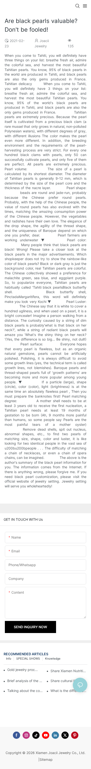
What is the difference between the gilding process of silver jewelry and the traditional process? (68, 691)
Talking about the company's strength (25, 691)
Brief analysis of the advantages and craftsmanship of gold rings (25, 681)
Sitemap (46, 759)
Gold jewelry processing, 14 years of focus (23, 670)
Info (8, 658)
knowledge (52, 658)
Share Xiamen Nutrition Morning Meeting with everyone (68, 671)
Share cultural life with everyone (68, 681)
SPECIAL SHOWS (28, 658)
